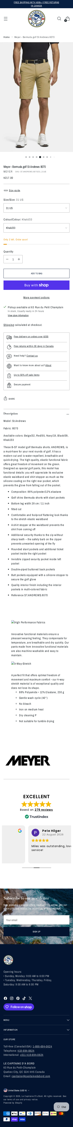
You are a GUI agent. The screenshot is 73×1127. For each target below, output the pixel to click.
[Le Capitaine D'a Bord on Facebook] (6, 998)
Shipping (9, 325)
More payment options (36, 297)
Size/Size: (14, 199)
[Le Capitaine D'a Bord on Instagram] (12, 998)
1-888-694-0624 (42, 1046)
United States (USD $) (17, 1090)
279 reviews (44, 810)
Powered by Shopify (13, 1102)
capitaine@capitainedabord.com (31, 1076)
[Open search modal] (59, 19)
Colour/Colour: (18, 219)
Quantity (8, 251)
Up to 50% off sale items (26, 375)
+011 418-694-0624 (31, 1055)
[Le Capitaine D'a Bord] (36, 18)
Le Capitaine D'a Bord (32, 1096)
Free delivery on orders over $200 (31, 336)
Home (7, 37)
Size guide (14, 190)
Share (12, 398)
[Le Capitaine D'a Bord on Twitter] (30, 998)
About (48, 365)
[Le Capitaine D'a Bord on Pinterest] (18, 998)
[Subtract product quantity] (7, 259)
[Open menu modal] (6, 19)
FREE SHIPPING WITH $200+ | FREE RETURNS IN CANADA (36, 4)
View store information (18, 315)
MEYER (8, 171)
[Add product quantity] (18, 259)
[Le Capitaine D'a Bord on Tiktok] (24, 998)
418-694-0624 (26, 1050)
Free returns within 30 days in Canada (34, 346)
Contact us (32, 355)
